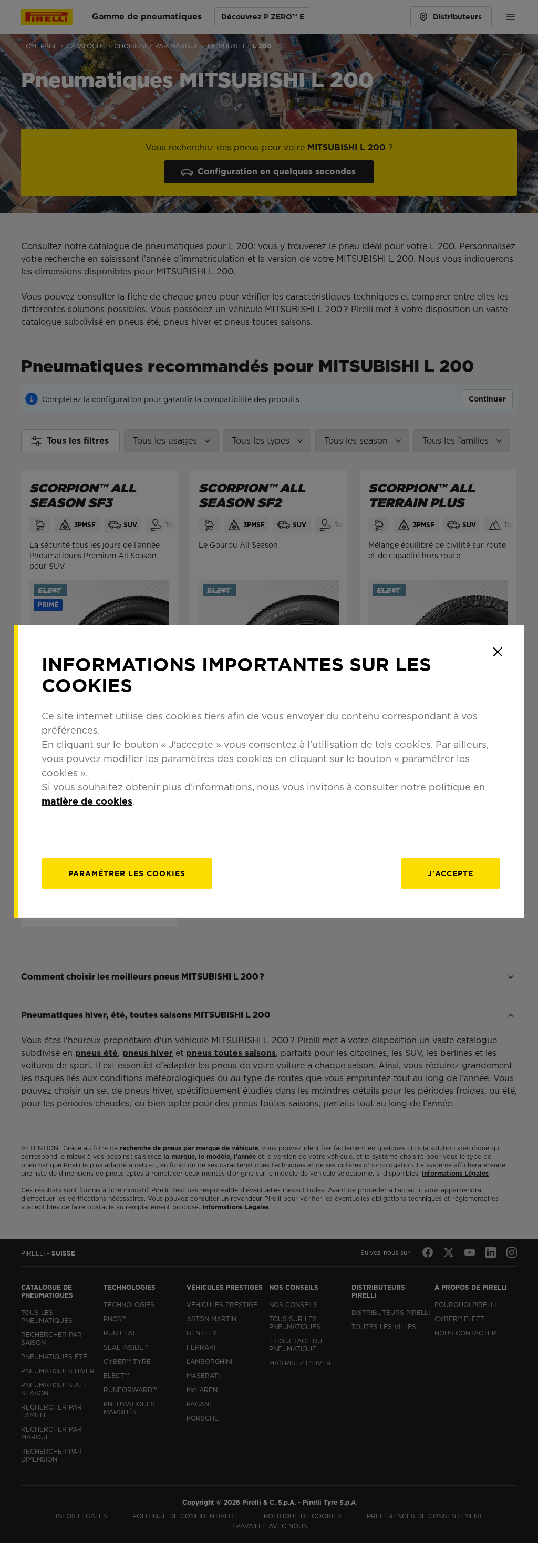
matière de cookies (87, 801)
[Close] (497, 651)
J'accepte (450, 873)
